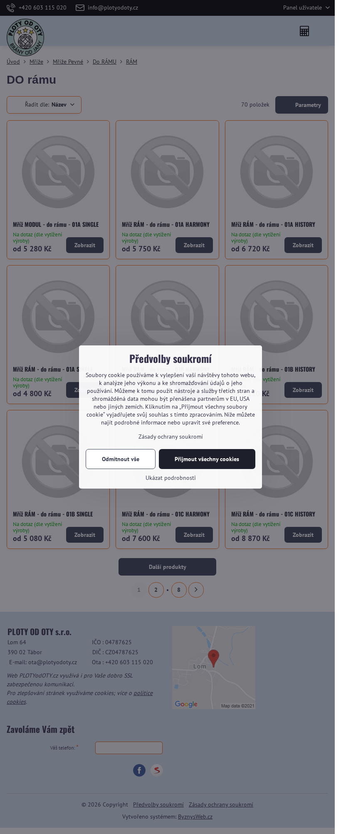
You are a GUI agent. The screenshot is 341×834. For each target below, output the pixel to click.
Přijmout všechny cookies (207, 459)
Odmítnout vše (120, 459)
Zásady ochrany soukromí (170, 436)
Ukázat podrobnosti (171, 478)
